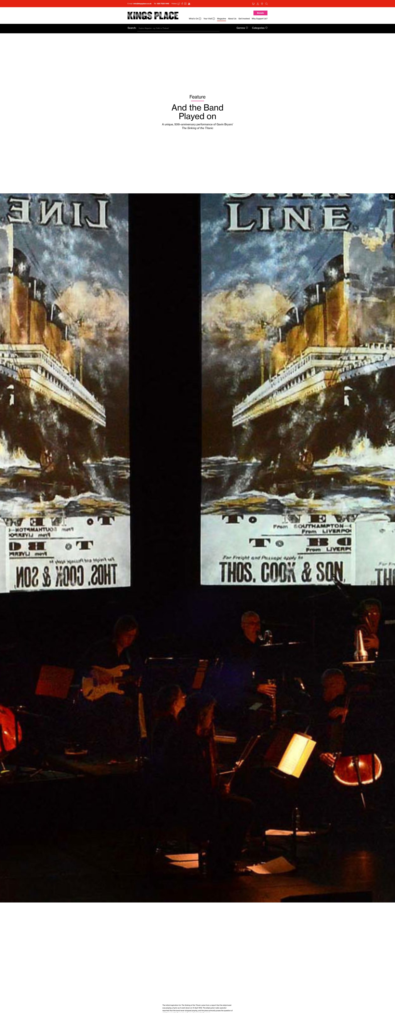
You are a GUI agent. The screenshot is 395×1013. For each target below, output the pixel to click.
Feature (197, 97)
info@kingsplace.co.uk (142, 4)
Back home (153, 16)
